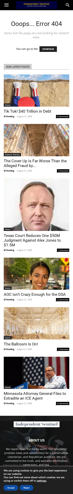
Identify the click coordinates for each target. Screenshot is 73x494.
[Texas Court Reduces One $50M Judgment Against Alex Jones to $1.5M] (36, 204)
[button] (68, 5)
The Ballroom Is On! (21, 344)
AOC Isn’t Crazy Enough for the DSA (35, 294)
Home (7, 105)
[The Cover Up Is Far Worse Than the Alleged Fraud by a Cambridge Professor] (36, 140)
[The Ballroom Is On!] (36, 323)
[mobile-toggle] (6, 5)
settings (41, 481)
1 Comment (63, 170)
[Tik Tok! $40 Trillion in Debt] (36, 90)
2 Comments (63, 299)
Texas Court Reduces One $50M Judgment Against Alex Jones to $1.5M (32, 240)
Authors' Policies (12, 154)
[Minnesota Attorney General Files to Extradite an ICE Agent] (36, 373)
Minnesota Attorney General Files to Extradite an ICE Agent (35, 396)
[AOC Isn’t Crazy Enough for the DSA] (36, 274)
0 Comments (63, 116)
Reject (26, 487)
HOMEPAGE (48, 49)
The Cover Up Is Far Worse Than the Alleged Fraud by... (35, 163)
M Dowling (9, 116)
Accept (10, 487)
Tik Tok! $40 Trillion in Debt (27, 111)
